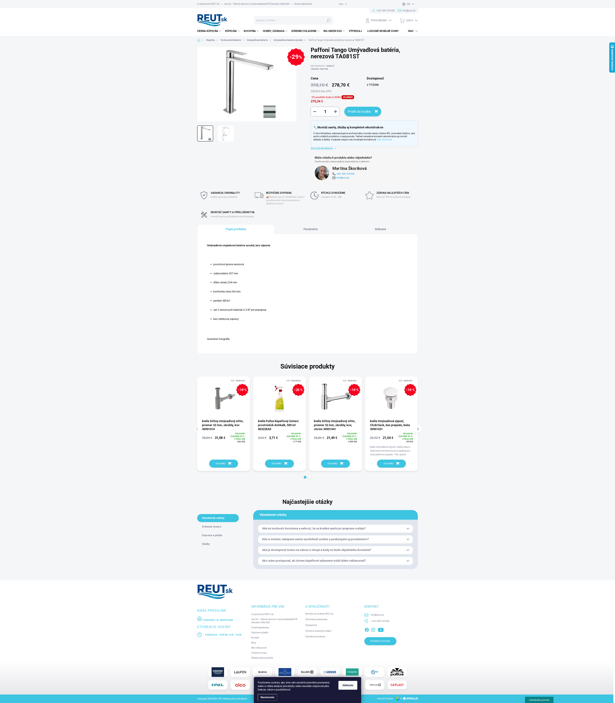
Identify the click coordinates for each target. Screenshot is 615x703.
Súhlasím (347, 685)
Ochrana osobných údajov (318, 631)
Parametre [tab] (310, 229)
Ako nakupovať (258, 647)
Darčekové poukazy (315, 636)
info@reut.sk (342, 177)
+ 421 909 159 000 (380, 621)
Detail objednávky (303, 4)
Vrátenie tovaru (259, 653)
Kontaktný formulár (380, 641)
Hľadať (328, 20)
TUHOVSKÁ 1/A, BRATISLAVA (217, 620)
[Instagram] (373, 629)
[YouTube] (380, 629)
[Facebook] (366, 629)
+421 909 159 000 (345, 174)
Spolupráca (311, 625)
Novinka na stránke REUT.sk (319, 613)
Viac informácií (384, 139)
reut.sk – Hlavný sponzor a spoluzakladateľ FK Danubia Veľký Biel (256, 4)
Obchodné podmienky (316, 619)
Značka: (319, 69)
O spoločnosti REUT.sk (208, 4)
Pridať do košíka (359, 111)
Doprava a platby (259, 632)
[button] (305, 477)
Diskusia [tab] (380, 229)
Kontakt (255, 637)
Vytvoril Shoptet (385, 698)
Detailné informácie (322, 148)
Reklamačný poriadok (262, 658)
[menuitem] (209, 31)
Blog (253, 642)
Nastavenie (267, 697)
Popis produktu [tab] (236, 229)
